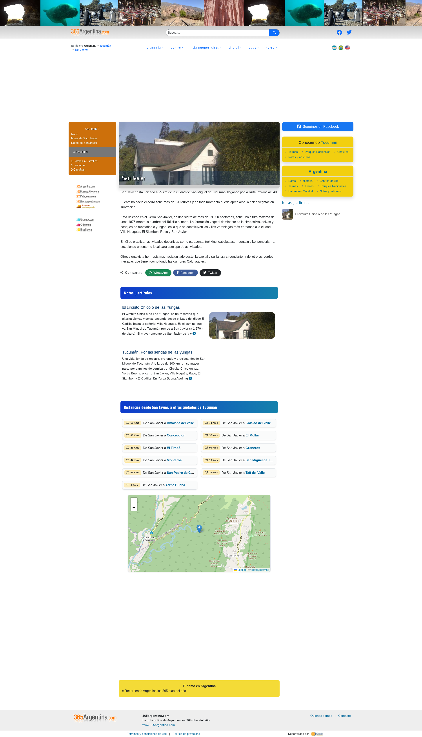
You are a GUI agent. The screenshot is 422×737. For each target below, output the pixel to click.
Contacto (344, 715)
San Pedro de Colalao (183, 472)
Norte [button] (270, 47)
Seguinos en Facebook (321, 126)
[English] (347, 47)
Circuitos (343, 151)
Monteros (174, 460)
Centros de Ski (329, 180)
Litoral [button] (234, 47)
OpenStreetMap (259, 569)
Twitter (212, 272)
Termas (293, 151)
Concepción (176, 435)
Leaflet (241, 569)
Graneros (253, 448)
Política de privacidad (186, 733)
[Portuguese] (341, 47)
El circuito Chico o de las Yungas (151, 307)
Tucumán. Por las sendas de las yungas (157, 352)
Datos (292, 180)
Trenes (309, 186)
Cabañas (79, 169)
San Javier (81, 49)
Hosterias (79, 165)
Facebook (187, 272)
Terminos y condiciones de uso (147, 733)
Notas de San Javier (84, 142)
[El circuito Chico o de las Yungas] (194, 333)
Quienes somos (321, 715)
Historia (308, 180)
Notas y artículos (299, 157)
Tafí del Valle (255, 472)
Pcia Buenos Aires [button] (205, 47)
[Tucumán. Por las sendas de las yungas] (190, 378)
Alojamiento (80, 152)
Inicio (74, 134)
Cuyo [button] (252, 47)
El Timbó (173, 448)
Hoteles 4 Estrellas (85, 161)
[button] (199, 528)
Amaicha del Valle (180, 423)
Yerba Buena (175, 485)
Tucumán (105, 45)
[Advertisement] (211, 89)
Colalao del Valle (258, 423)
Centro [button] (176, 47)
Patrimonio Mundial (300, 191)
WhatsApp (160, 272)
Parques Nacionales (317, 151)
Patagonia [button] (153, 47)
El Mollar (252, 435)
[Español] (334, 47)
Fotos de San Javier (84, 138)
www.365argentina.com (158, 725)
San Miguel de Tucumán (264, 460)
